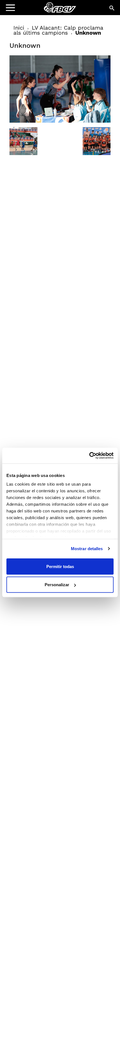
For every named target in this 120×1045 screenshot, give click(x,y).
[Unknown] (60, 121)
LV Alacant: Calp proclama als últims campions (58, 30)
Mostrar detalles (87, 548)
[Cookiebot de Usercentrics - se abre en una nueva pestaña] (89, 455)
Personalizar (57, 584)
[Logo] (39, 10)
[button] (112, 8)
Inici (18, 27)
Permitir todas (60, 566)
